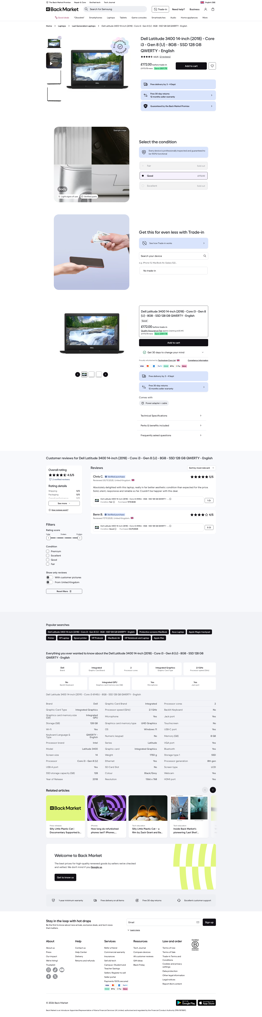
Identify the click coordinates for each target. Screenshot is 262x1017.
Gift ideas (138, 960)
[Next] (105, 374)
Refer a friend (110, 948)
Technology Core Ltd (167, 360)
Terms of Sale (169, 952)
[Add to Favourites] (212, 66)
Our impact (51, 956)
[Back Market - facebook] (48, 976)
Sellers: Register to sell (115, 972)
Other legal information (174, 975)
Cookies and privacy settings (172, 965)
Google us (96, 867)
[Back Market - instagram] (48, 969)
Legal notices (169, 979)
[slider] (48, 538)
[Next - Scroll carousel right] (213, 790)
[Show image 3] (99, 374)
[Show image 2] (92, 374)
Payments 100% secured (116, 981)
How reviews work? (60, 510)
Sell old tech (110, 960)
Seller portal (110, 977)
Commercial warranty (114, 952)
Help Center (81, 952)
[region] (131, 817)
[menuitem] (95, 17)
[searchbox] (117, 9)
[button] (120, 46)
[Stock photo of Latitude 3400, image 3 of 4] (54, 94)
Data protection (170, 971)
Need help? (178, 9)
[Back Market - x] (55, 976)
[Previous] (77, 374)
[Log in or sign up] (206, 9)
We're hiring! (52, 960)
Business (195, 9)
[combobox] (173, 256)
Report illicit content (172, 983)
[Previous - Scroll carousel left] (205, 790)
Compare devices (142, 952)
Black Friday (139, 964)
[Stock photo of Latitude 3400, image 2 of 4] (54, 77)
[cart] (213, 9)
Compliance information (198, 360)
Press (48, 952)
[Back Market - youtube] (61, 969)
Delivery (79, 956)
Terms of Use (169, 948)
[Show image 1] (84, 374)
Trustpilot (50, 964)
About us (50, 948)
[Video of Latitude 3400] (54, 60)
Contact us (80, 948)
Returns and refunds (85, 960)
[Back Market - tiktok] (55, 969)
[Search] (86, 9)
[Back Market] (62, 9)
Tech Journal (139, 948)
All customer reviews (143, 956)
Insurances (109, 956)
